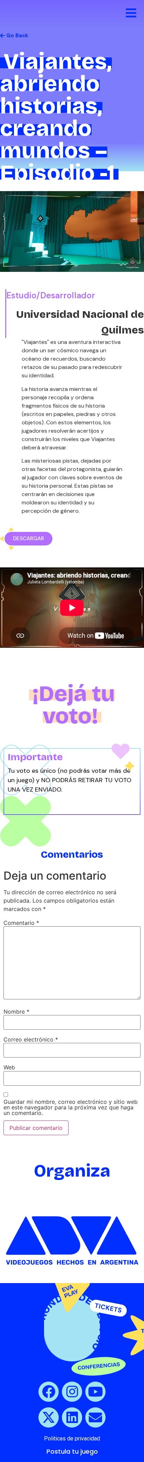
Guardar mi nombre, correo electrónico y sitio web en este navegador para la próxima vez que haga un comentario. (70, 1107)
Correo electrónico (30, 1039)
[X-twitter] (48, 1417)
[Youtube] (95, 1392)
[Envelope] (95, 1417)
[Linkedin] (72, 1417)
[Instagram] (72, 1392)
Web (9, 1067)
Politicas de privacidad (72, 1438)
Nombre (16, 1011)
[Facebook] (48, 1392)
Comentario (21, 923)
